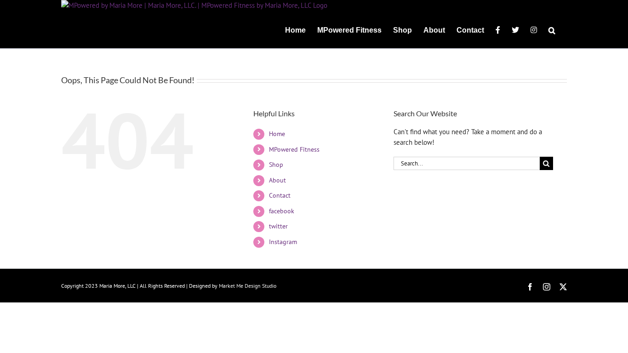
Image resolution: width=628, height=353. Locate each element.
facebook (281, 211)
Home (277, 134)
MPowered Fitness (294, 149)
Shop (276, 164)
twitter (278, 226)
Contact (280, 195)
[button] (551, 29)
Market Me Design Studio (247, 285)
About (277, 180)
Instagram (283, 242)
